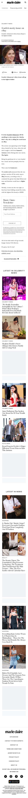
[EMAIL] (18, 259)
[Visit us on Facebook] (16, 776)
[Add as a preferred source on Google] (14, 781)
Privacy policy (14, 757)
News (19, 41)
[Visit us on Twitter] (5, 776)
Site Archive (14, 736)
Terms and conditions (14, 749)
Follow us (16, 72)
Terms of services (20, 227)
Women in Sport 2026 (16, 8)
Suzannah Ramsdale (8, 40)
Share (5, 72)
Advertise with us (14, 753)
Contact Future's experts (14, 741)
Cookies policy (14, 761)
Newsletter (23, 72)
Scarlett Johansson (13, 135)
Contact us (14, 745)
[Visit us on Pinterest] (21, 776)
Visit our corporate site (16, 788)
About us (14, 765)
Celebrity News (7, 23)
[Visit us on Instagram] (11, 776)
